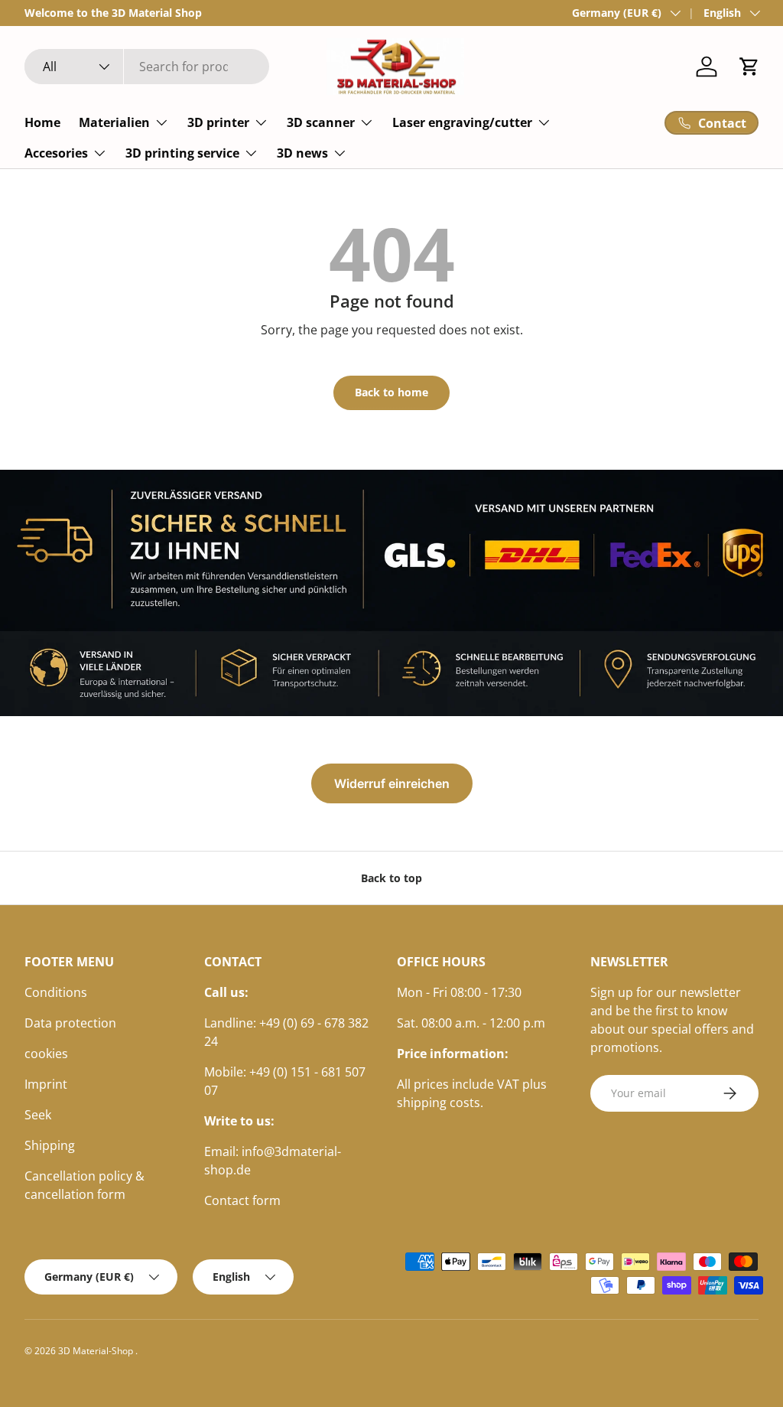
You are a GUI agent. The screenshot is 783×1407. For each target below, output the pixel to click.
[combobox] (146, 66)
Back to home (391, 392)
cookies (46, 1053)
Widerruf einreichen (392, 783)
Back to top (391, 878)
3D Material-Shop (96, 1350)
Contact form (242, 1200)
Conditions (55, 992)
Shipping (49, 1145)
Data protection (70, 1023)
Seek (37, 1114)
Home (42, 122)
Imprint (45, 1084)
